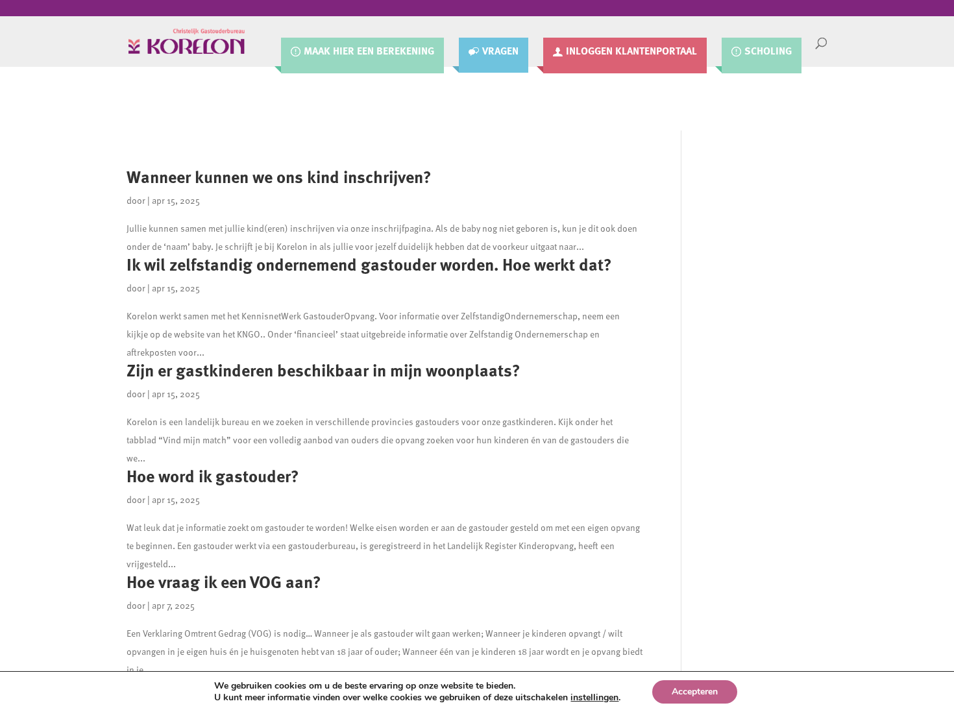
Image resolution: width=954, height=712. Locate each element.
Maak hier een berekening (369, 51)
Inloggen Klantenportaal (631, 51)
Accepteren (695, 691)
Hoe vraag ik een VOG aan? (224, 581)
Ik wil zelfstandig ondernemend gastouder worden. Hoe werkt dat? (369, 263)
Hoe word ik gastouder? (213, 475)
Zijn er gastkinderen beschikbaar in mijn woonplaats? (323, 369)
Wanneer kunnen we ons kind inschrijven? (279, 176)
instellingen (594, 698)
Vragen (500, 51)
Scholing (768, 51)
